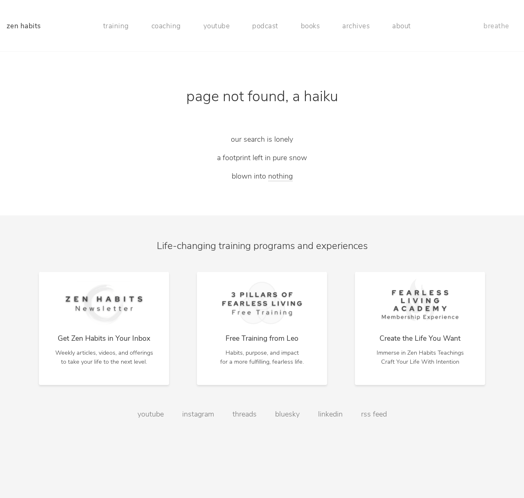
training (116, 26)
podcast (265, 26)
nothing (280, 177)
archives (356, 26)
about (401, 26)
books (310, 26)
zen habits (24, 26)
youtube (216, 26)
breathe (496, 26)
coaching (166, 26)
